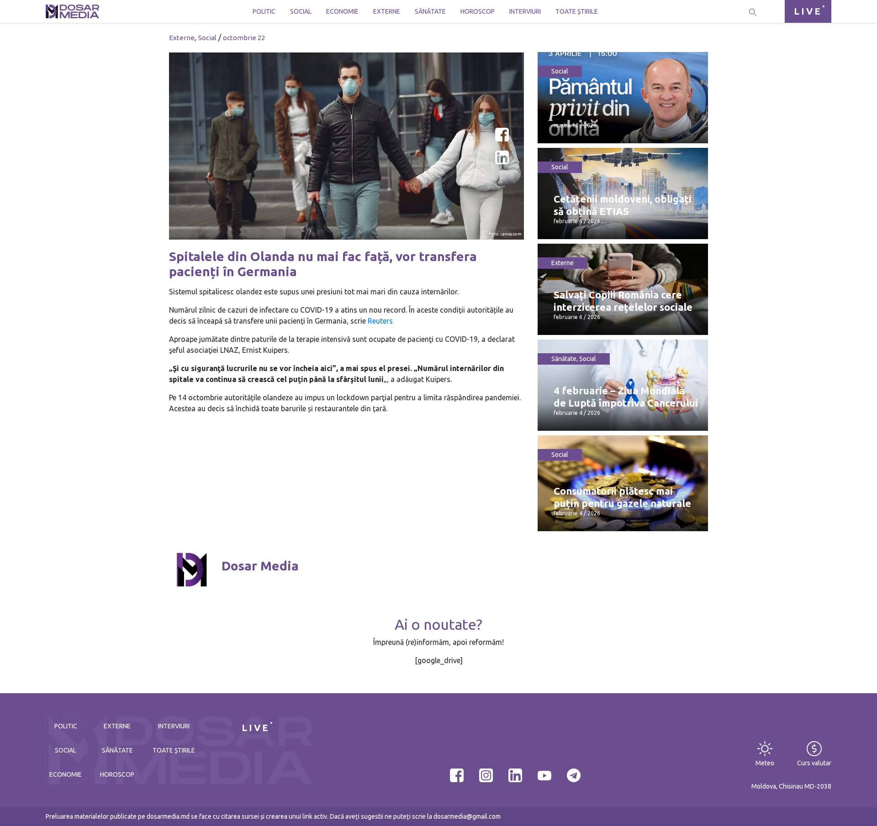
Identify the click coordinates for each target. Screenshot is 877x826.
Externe (386, 11)
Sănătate (430, 11)
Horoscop (477, 11)
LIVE (808, 11)
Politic (264, 11)
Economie (342, 11)
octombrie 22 (244, 38)
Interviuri (525, 11)
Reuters (380, 321)
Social (301, 11)
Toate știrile (576, 11)
